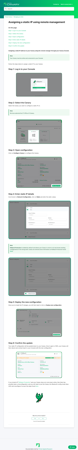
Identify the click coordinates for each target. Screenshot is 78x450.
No (43, 418)
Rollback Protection (24, 382)
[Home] (11, 5)
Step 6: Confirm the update (16, 46)
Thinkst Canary (8, 16)
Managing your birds (18, 16)
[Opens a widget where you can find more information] (72, 447)
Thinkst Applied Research (45, 449)
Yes (35, 418)
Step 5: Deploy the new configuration (19, 43)
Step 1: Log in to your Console (17, 30)
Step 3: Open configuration (16, 36)
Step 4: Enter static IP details (16, 39)
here (11, 251)
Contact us (56, 4)
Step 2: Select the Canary (15, 33)
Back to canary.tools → (67, 4)
